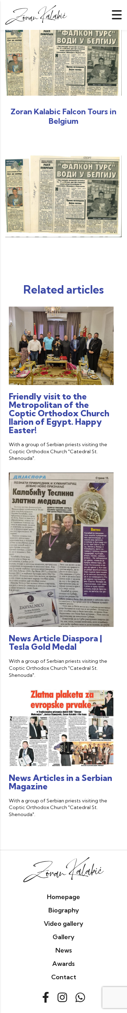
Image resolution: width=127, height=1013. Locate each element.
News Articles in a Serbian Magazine (60, 782)
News (63, 950)
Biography (63, 910)
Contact (63, 977)
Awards (63, 964)
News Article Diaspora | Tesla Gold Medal (55, 642)
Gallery (63, 937)
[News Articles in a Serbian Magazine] (61, 727)
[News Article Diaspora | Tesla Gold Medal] (61, 549)
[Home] (36, 14)
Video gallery (63, 923)
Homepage (63, 897)
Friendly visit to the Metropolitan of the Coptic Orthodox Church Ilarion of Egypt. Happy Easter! (59, 413)
